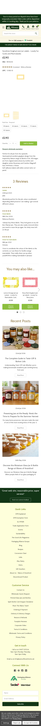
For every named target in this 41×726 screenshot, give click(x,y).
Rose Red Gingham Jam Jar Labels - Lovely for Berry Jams (30, 295)
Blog (20, 545)
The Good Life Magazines (20, 537)
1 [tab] (17, 312)
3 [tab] (23, 312)
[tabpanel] (10, 292)
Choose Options (11, 306)
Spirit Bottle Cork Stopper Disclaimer (20, 602)
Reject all (16, 723)
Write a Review (26, 67)
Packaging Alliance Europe (20, 541)
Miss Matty (20, 561)
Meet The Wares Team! (21, 606)
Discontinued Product (20, 577)
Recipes (20, 549)
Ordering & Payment (21, 610)
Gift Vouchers (20, 569)
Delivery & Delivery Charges (20, 614)
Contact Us (20, 590)
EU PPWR (20, 522)
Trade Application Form (21, 526)
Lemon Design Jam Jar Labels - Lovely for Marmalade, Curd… (11, 295)
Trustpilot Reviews (20, 621)
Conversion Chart (20, 553)
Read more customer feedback (20, 499)
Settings (6, 723)
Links (20, 557)
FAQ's (21, 565)
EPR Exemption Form (20, 518)
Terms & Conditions (20, 629)
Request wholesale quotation (12, 149)
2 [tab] (20, 312)
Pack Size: (8, 122)
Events (20, 530)
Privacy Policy (20, 637)
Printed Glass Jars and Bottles (20, 598)
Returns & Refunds (20, 617)
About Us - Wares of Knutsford (20, 573)
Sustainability (20, 534)
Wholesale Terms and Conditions (20, 633)
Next (39, 290)
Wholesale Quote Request (20, 594)
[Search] (36, 33)
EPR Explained (21, 514)
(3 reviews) (16, 67)
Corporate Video (20, 625)
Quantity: (5, 143)
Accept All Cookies (31, 723)
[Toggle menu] (3, 27)
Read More (20, 375)
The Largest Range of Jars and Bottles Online (20, 45)
